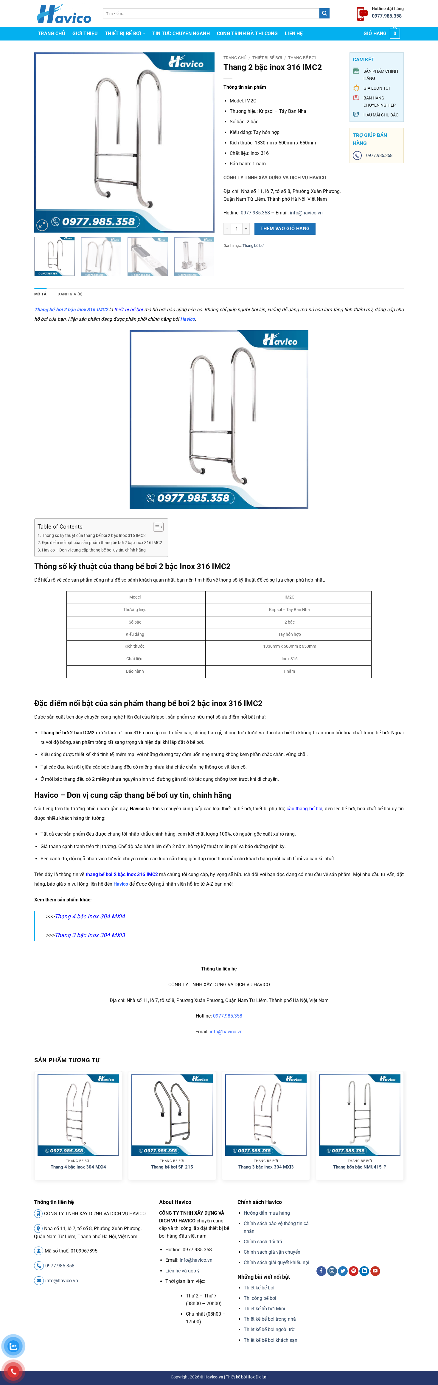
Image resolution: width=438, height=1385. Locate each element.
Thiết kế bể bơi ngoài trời (270, 1329)
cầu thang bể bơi (304, 808)
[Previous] (45, 142)
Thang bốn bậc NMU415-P (359, 1167)
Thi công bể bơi (260, 1298)
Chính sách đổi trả (263, 1241)
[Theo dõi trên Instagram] (332, 1271)
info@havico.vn (306, 213)
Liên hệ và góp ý (182, 1271)
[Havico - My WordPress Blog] (64, 13)
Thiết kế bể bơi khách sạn (270, 1340)
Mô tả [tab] (40, 294)
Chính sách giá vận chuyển (272, 1252)
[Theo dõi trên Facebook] (321, 1271)
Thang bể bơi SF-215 (172, 1167)
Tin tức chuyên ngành (180, 33)
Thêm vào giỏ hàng (285, 228)
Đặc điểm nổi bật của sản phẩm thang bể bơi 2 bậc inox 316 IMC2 (102, 542)
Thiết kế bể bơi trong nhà (270, 1319)
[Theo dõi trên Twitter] (343, 1271)
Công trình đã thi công (247, 33)
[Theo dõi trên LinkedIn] (364, 1271)
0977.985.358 (387, 16)
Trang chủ (51, 33)
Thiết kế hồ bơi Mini (264, 1308)
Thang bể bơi (302, 57)
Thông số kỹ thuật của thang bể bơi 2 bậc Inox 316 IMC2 (94, 535)
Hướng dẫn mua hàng (267, 1213)
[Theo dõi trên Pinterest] (353, 1271)
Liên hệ (294, 33)
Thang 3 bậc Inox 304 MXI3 (90, 935)
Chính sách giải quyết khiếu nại (276, 1262)
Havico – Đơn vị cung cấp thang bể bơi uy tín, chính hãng (94, 550)
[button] (382, 33)
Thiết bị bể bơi (123, 33)
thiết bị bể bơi (128, 309)
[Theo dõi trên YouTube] (375, 1271)
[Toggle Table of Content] (155, 527)
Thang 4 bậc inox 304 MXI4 (90, 916)
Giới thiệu (85, 33)
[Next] (203, 142)
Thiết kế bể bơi (259, 1288)
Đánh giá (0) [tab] (70, 294)
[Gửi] (324, 13)
